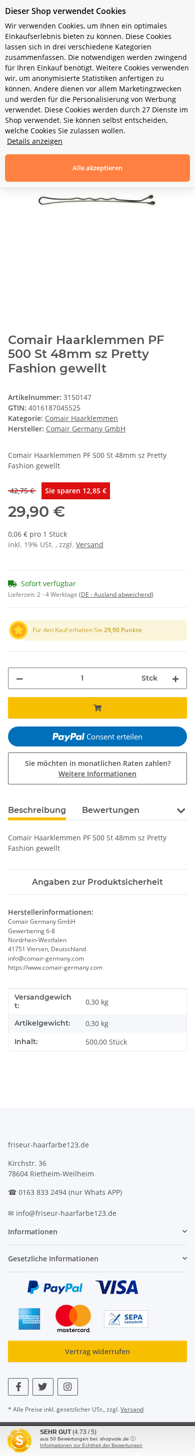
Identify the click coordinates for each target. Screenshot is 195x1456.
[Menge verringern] (19, 678)
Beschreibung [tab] (37, 810)
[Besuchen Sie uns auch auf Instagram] (68, 1387)
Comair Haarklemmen (81, 418)
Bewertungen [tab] (111, 810)
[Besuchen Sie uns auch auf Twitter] (42, 1387)
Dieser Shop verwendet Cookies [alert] (65, 10)
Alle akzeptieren (97, 167)
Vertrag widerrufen (97, 1351)
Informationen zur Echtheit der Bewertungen (91, 1445)
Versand (90, 544)
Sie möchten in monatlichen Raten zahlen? (97, 768)
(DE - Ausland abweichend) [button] (116, 594)
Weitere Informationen (97, 773)
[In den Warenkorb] (97, 708)
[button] (180, 809)
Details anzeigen (34, 141)
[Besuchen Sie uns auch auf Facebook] (18, 1387)
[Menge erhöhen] (175, 678)
